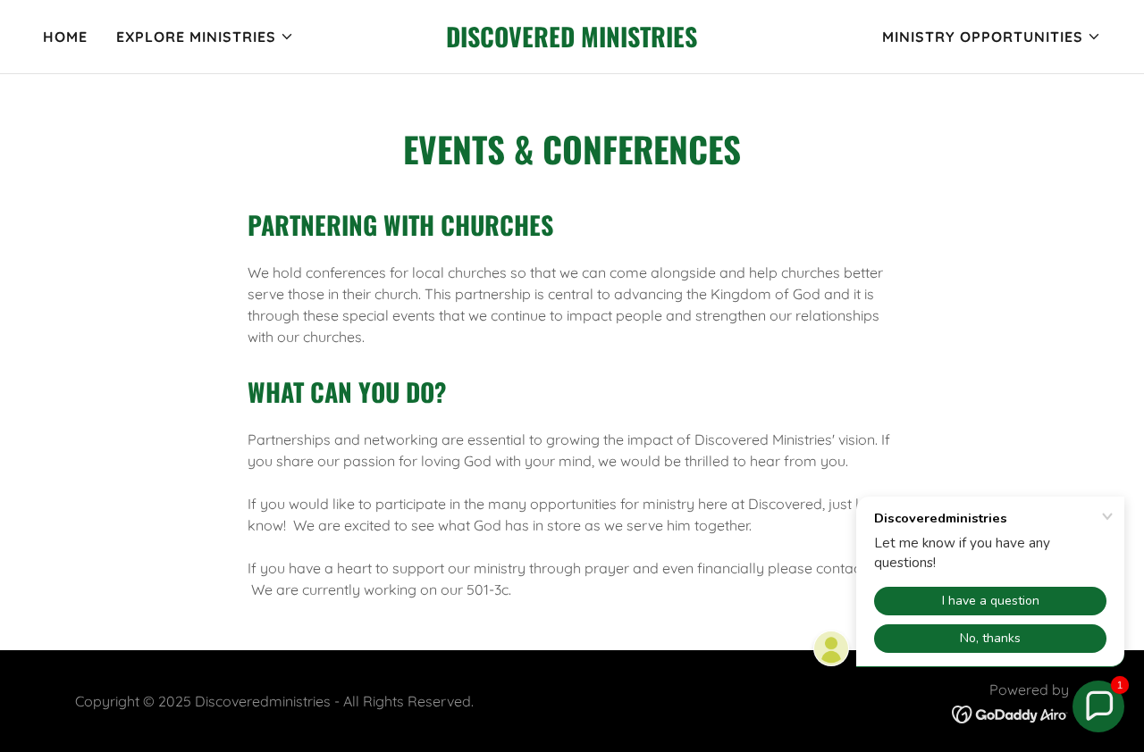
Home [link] (65, 37)
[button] (205, 36)
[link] (572, 42)
